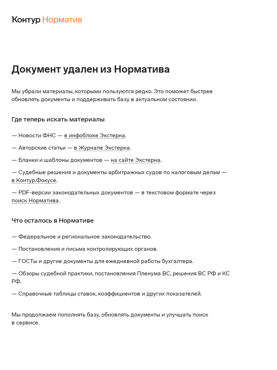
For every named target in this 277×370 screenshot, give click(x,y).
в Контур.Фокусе (34, 180)
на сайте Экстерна (136, 159)
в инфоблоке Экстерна (94, 135)
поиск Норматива (35, 200)
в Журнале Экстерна (102, 147)
